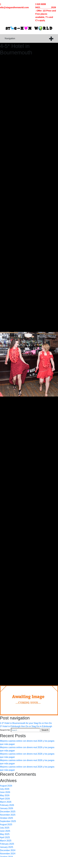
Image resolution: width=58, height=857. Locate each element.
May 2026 (4, 795)
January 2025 (6, 847)
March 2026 (5, 802)
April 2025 (5, 837)
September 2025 (8, 821)
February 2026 (7, 805)
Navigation (10, 38)
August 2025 (6, 824)
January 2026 (6, 808)
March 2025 (5, 841)
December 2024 (7, 850)
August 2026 (6, 786)
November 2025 (7, 815)
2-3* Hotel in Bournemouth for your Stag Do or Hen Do (26, 723)
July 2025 (4, 828)
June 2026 (5, 792)
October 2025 (6, 818)
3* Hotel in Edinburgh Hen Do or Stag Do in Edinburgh (26, 726)
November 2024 (7, 853)
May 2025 (4, 834)
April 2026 (5, 799)
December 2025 (7, 811)
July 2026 (4, 789)
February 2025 (7, 844)
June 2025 (5, 831)
